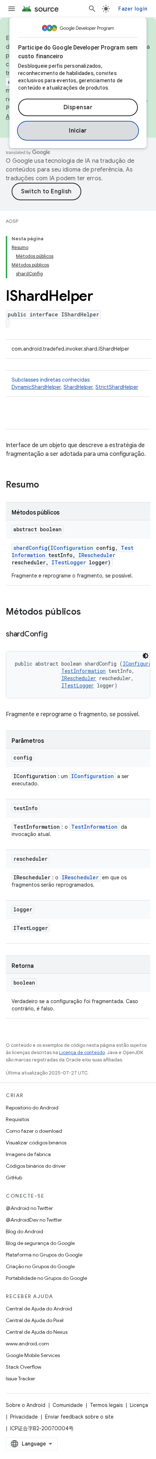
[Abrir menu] (11, 8)
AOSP (12, 221)
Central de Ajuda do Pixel (34, 1320)
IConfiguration (71, 547)
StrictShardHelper (116, 387)
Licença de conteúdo (82, 1052)
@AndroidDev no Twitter (34, 1220)
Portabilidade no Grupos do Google (46, 1278)
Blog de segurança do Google (40, 1243)
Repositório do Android (32, 1107)
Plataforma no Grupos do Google (44, 1254)
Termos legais (106, 1405)
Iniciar (78, 130)
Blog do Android (24, 1231)
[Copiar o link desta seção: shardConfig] (54, 634)
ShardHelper (78, 387)
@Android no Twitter (29, 1208)
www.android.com (27, 1343)
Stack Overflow (23, 1367)
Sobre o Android (25, 1405)
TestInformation (83, 670)
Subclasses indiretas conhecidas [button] (75, 383)
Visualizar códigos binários (36, 1142)
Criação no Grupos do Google (40, 1266)
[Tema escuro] (145, 655)
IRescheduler (96, 555)
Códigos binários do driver (36, 1166)
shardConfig (30, 547)
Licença (139, 1405)
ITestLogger (69, 562)
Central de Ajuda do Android (39, 1308)
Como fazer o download (34, 1131)
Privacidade (24, 1417)
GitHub (14, 1177)
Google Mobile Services (33, 1355)
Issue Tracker (20, 1378)
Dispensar (78, 107)
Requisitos (17, 1119)
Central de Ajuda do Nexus (36, 1332)
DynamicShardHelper (36, 387)
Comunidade (68, 1405)
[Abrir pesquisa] (92, 8)
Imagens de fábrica (28, 1154)
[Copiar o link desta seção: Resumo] (46, 485)
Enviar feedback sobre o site (79, 1417)
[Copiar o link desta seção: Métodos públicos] (88, 612)
